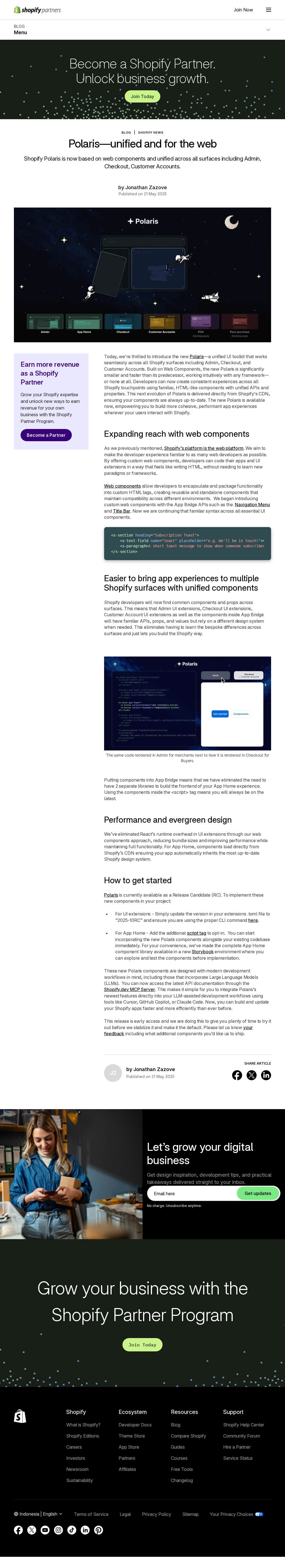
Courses (179, 1458)
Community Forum (241, 1436)
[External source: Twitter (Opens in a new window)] (252, 1075)
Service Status (238, 1458)
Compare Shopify (188, 1436)
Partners (127, 1458)
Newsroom (77, 1469)
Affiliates (127, 1469)
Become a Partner (46, 435)
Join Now (243, 10)
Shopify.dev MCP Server (129, 989)
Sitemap (190, 1514)
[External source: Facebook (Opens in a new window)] (237, 1075)
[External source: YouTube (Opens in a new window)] (45, 1530)
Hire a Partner (236, 1447)
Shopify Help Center (243, 1425)
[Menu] (268, 9)
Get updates (258, 1193)
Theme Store (132, 1436)
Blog (175, 1425)
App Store (129, 1447)
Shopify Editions (82, 1436)
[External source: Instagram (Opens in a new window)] (58, 1530)
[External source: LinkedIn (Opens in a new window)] (266, 1075)
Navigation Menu (252, 504)
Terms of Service (91, 1514)
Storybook (202, 951)
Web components (122, 486)
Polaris (197, 356)
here (253, 920)
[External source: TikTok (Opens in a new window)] (71, 1530)
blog (126, 132)
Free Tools (182, 1469)
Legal (125, 1514)
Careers (74, 1447)
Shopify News (150, 132)
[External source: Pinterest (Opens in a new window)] (98, 1530)
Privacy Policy (156, 1514)
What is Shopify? (83, 1425)
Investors (75, 1458)
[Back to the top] (20, 1416)
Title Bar (121, 511)
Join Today (142, 96)
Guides (178, 1447)
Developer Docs (135, 1425)
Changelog (182, 1480)
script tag (196, 933)
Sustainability (79, 1480)
